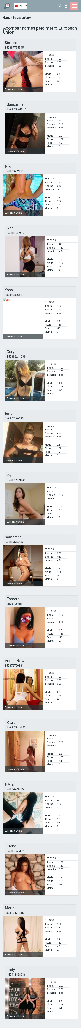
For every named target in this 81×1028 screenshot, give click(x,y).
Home (7, 17)
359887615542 (14, 542)
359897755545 (14, 47)
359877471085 (14, 913)
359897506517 (14, 295)
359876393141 (16, 480)
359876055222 (16, 727)
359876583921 (16, 851)
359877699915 (14, 789)
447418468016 (16, 974)
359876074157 (16, 109)
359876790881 (14, 665)
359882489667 (16, 233)
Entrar (67, 4)
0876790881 (14, 604)
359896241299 (16, 356)
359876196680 (14, 418)
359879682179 (14, 171)
